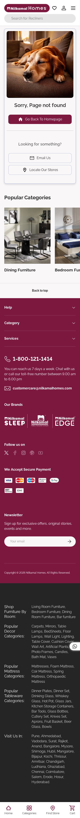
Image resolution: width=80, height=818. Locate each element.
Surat (52, 741)
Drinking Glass (43, 696)
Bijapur (37, 756)
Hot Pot (48, 701)
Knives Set (58, 716)
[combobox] (40, 18)
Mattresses (40, 666)
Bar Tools (39, 711)
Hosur (58, 777)
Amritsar (38, 762)
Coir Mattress (42, 671)
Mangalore (65, 751)
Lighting (67, 636)
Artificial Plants (57, 647)
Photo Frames (42, 652)
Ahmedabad (51, 736)
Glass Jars (63, 701)
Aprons (37, 722)
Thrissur (60, 756)
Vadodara (39, 741)
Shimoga (38, 751)
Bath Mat (39, 657)
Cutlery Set (40, 716)
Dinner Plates (42, 691)
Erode (47, 777)
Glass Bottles (58, 711)
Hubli (51, 751)
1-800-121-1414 (32, 359)
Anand (37, 746)
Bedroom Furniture (46, 612)
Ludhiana (39, 767)
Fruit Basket (53, 722)
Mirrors (50, 626)
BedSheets (52, 631)
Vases (52, 657)
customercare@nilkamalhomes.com (42, 388)
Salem (37, 777)
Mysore (67, 746)
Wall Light (52, 636)
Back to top (40, 290)
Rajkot (63, 741)
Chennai (38, 772)
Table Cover (41, 642)
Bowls (47, 727)
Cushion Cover (62, 642)
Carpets (38, 626)
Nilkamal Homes (36, 572)
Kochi (48, 756)
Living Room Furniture (48, 607)
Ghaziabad (56, 767)
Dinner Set (61, 691)
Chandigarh (55, 762)
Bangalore (52, 746)
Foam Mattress (62, 666)
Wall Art (38, 647)
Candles (61, 652)
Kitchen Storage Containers (52, 706)
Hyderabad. (41, 782)
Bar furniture (66, 617)
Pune (35, 736)
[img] (6, 453)
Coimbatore (55, 772)
